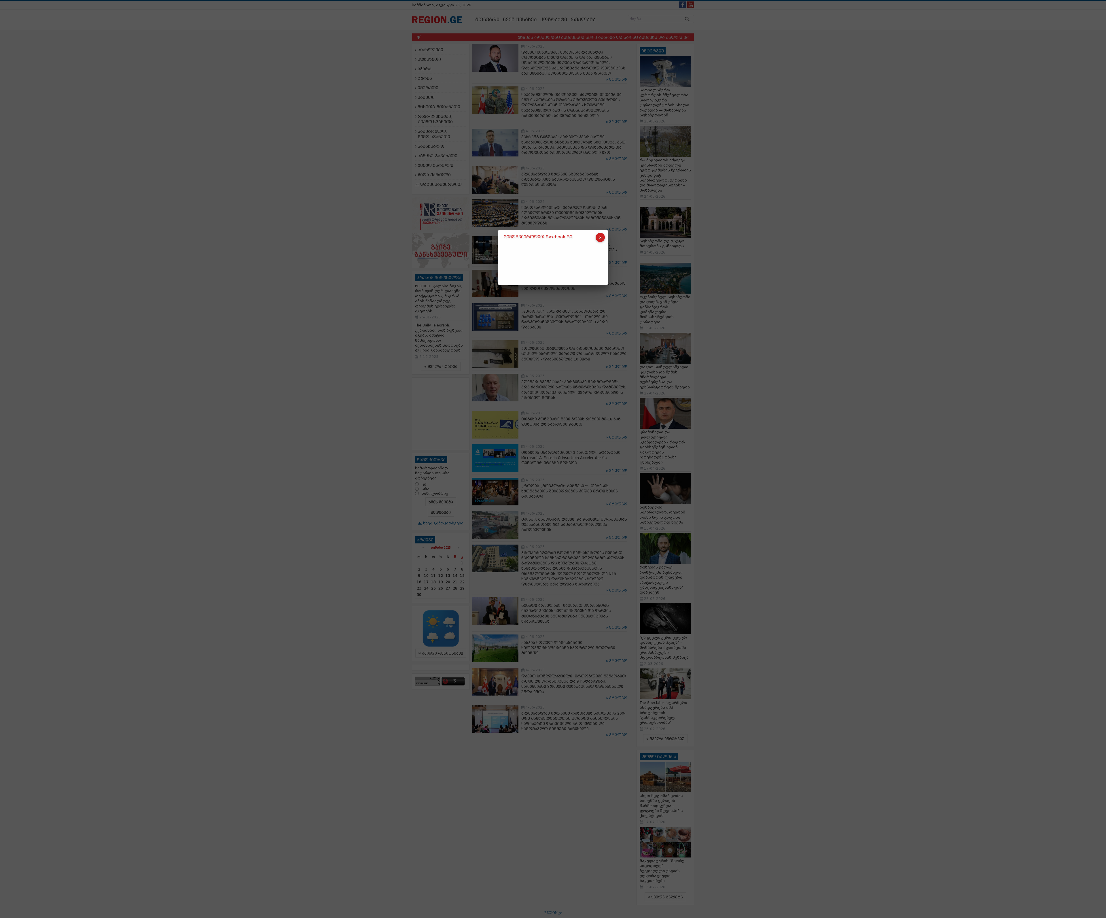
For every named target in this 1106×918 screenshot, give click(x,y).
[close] (600, 237)
